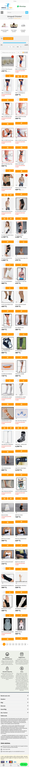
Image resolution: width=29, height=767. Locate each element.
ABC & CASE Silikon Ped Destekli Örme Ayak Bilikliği (7, 164)
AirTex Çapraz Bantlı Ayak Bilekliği (7, 304)
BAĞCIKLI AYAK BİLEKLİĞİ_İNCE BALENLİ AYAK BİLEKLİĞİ (21, 515)
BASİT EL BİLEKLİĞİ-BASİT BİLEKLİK (7, 561)
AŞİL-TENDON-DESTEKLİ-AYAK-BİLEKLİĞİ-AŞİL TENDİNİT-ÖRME (7, 491)
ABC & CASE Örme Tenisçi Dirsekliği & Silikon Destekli (21, 140)
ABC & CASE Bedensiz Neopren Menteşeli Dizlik (7, 92)
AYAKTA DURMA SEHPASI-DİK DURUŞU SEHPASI (21, 491)
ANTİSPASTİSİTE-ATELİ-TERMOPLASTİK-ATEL (6, 420)
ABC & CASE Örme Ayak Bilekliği (20, 116)
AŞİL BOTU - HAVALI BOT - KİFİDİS (21, 444)
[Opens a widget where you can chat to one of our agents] (24, 764)
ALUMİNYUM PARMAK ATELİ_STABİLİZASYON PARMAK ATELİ (6, 373)
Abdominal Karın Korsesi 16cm (20, 187)
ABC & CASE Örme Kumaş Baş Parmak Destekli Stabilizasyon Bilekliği (7, 140)
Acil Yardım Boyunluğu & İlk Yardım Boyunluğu (21, 258)
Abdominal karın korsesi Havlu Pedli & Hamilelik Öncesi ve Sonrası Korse (6, 187)
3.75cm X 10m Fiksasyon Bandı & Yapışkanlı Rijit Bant (6, 69)
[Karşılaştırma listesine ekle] (2, 67)
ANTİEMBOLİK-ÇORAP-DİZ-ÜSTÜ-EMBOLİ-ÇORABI (20, 397)
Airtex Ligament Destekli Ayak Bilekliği (20, 304)
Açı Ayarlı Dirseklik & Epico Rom (7, 235)
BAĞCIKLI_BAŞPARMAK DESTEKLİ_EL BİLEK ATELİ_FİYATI (20, 538)
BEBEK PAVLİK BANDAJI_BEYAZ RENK (20, 631)
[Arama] (26, 12)
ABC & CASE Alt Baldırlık (20, 69)
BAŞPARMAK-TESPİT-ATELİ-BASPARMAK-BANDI (6, 608)
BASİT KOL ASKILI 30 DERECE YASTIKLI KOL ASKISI (20, 561)
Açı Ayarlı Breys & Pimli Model (20, 211)
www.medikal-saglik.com (8, 757)
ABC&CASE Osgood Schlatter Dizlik (19, 164)
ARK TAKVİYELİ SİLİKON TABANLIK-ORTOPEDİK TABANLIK (20, 420)
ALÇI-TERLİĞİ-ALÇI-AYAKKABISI (5, 350)
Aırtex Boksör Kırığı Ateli (20, 281)
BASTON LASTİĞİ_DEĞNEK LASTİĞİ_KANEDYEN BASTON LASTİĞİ (7, 631)
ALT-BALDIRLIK (18, 350)
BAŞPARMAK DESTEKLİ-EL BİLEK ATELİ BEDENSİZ (7, 585)
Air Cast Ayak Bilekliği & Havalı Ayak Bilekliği (6, 281)
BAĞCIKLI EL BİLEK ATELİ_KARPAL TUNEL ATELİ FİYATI (6, 538)
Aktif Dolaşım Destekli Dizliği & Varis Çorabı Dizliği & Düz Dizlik (6, 327)
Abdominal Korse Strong (6, 211)
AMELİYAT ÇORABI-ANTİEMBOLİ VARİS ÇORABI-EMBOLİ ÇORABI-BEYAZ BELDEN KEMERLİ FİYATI (21, 373)
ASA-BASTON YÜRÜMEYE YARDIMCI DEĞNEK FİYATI (7, 444)
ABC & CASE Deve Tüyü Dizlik (6, 116)
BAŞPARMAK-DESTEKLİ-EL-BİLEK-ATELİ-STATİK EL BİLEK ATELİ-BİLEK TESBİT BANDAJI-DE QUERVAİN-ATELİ (21, 585)
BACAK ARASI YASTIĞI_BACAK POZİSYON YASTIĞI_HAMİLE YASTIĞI (7, 515)
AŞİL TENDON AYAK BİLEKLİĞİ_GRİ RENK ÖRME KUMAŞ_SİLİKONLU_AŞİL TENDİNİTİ (7, 468)
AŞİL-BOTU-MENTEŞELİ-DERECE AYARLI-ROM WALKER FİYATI (20, 468)
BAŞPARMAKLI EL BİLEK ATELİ (20, 608)
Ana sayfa (10, 18)
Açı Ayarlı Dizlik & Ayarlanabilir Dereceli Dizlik (20, 235)
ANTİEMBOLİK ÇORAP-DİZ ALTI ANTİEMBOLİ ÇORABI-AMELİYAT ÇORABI (6, 397)
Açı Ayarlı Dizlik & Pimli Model (6, 258)
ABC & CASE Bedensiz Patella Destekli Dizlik (20, 92)
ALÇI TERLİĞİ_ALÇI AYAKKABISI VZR (19, 327)
